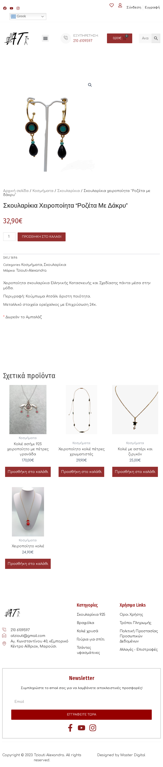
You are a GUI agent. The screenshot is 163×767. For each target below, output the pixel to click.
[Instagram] (18, 8)
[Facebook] (5, 8)
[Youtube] (11, 8)
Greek (21, 16)
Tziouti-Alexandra (31, 270)
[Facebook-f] (70, 728)
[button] (45, 38)
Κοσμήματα (42, 191)
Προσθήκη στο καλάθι (41, 236)
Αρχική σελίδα (16, 191)
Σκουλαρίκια (68, 191)
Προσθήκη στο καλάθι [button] (28, 472)
